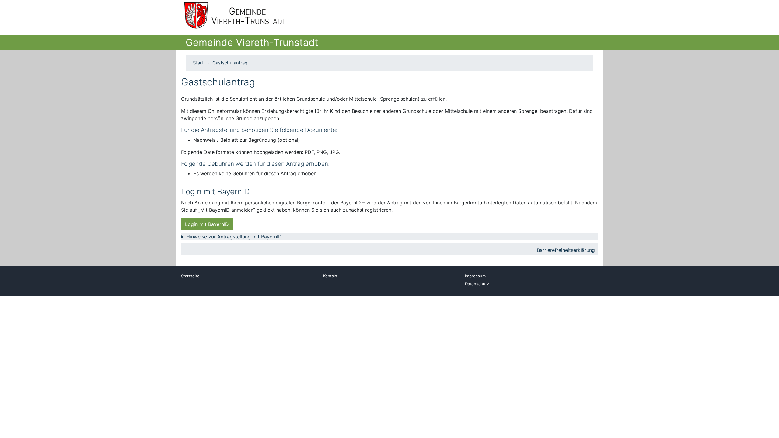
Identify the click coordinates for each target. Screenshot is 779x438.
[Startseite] (238, 15)
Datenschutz (477, 283)
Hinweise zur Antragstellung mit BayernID (234, 237)
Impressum (475, 275)
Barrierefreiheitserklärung (566, 250)
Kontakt (330, 275)
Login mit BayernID (207, 224)
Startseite (190, 275)
